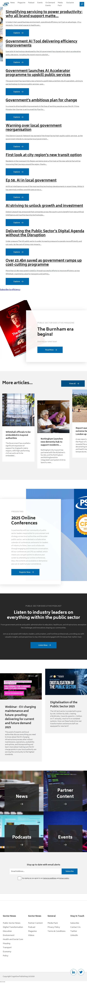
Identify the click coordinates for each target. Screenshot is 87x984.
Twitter (73, 931)
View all (72, 383)
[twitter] (81, 972)
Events (40, 2)
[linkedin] (73, 972)
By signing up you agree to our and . (45, 878)
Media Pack (60, 4)
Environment (8, 935)
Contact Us (75, 927)
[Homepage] (6, 4)
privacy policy (64, 878)
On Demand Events (50, 4)
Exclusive (70, 2)
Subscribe (74, 923)
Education (7, 931)
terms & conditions (49, 878)
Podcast (31, 2)
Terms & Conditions (56, 931)
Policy (5, 955)
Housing (6, 943)
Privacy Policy (54, 927)
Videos (31, 935)
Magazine (21, 2)
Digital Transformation (13, 927)
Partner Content (35, 923)
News (12, 2)
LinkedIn (74, 935)
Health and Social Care (13, 939)
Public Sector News (11, 923)
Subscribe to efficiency (10, 289)
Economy (7, 951)
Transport (7, 947)
